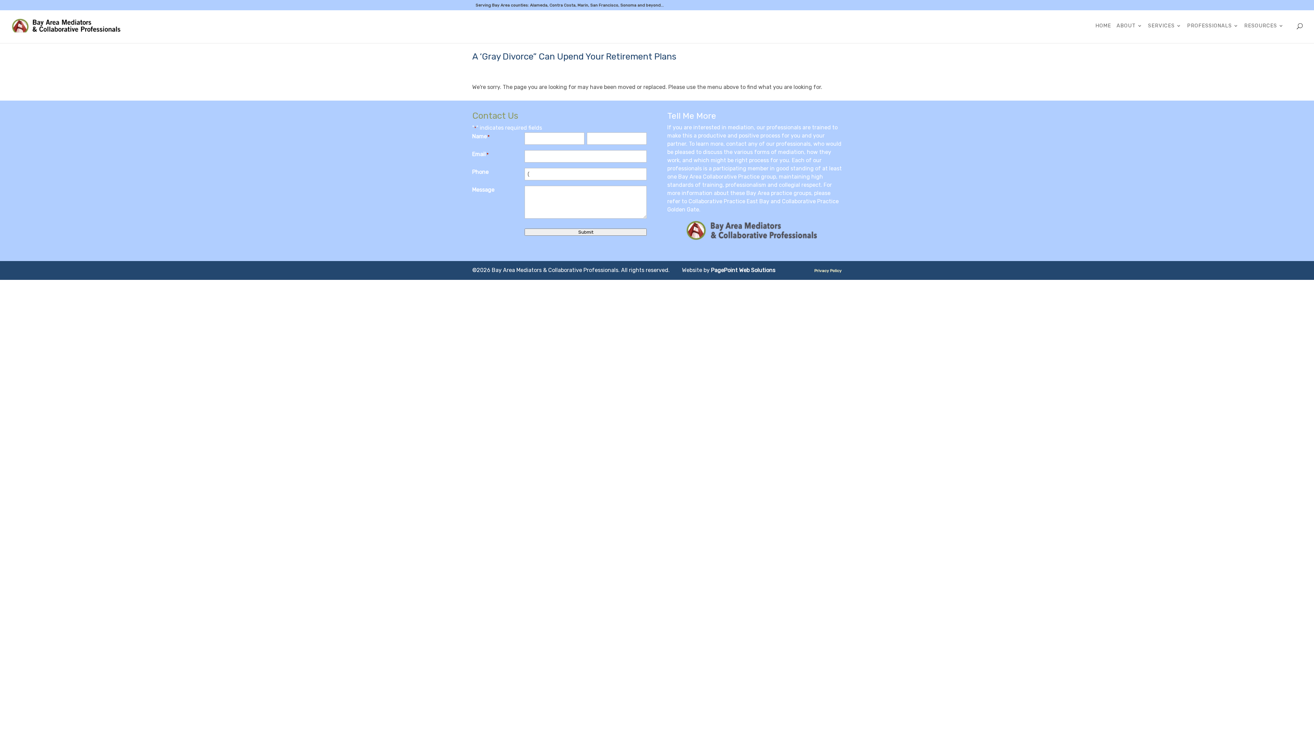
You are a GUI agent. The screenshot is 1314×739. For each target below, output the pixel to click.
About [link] (1126, 26)
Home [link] (1103, 26)
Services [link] (1161, 26)
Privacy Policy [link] (828, 270)
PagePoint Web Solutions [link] (743, 270)
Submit (585, 232)
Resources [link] (1260, 26)
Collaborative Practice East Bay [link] (728, 201)
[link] (70, 26)
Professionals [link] (1209, 26)
